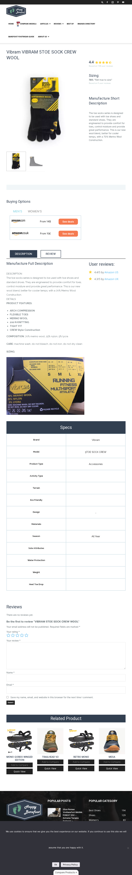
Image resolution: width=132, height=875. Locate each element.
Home (11, 23)
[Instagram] (112, 2)
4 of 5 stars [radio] (22, 635)
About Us (42, 36)
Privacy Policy (70, 864)
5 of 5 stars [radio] (26, 635)
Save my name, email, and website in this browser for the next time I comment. (51, 697)
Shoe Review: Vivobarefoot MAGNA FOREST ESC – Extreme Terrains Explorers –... (72, 815)
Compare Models (28, 23)
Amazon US (111, 272)
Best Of (70, 23)
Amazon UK (111, 279)
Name (10, 672)
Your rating (13, 631)
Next (81, 110)
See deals (68, 221)
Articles (44, 23)
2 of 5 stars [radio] (13, 635)
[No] (128, 848)
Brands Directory (86, 23)
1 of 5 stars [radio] (8, 635)
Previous (9, 110)
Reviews (57, 23)
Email (10, 684)
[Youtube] (123, 2)
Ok (55, 864)
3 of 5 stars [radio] (17, 635)
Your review (13, 640)
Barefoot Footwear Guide (21, 36)
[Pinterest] (117, 2)
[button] (102, 2)
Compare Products (65, 872)
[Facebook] (107, 2)
